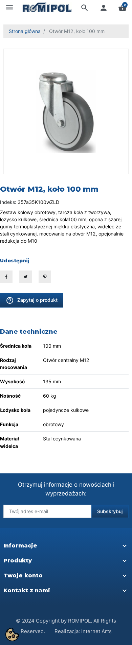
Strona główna (25, 31)
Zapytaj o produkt (32, 300)
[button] (85, 8)
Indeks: (8, 202)
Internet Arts (96, 631)
